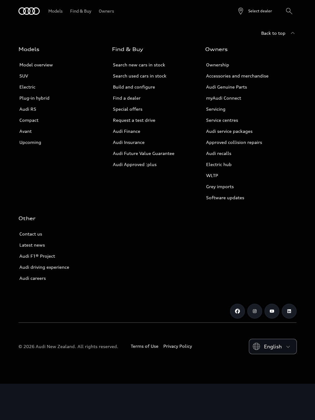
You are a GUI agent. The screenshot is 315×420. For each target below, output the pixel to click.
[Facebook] (237, 311)
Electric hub (219, 164)
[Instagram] (254, 311)
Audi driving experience (44, 267)
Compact (28, 120)
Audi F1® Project (37, 256)
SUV (23, 75)
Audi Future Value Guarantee (143, 153)
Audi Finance (126, 131)
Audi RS (27, 109)
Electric (27, 86)
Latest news (32, 245)
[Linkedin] (289, 311)
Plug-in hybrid (34, 98)
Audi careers (32, 278)
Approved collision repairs (234, 142)
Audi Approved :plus (135, 164)
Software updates (225, 197)
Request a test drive (134, 120)
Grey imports (220, 186)
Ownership (217, 64)
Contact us (30, 233)
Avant (25, 131)
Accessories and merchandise (237, 75)
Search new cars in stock (139, 64)
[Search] (289, 11)
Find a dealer (127, 98)
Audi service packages (229, 131)
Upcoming (30, 142)
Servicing (215, 109)
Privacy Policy (177, 346)
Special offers (127, 109)
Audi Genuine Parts (226, 86)
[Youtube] (272, 311)
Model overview (36, 64)
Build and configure (134, 86)
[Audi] (29, 11)
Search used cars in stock (139, 75)
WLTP (212, 175)
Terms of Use (144, 346)
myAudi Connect (223, 98)
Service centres (222, 120)
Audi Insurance (129, 142)
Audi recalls (218, 153)
